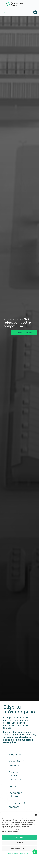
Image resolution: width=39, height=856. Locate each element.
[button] (36, 815)
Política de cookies (12, 853)
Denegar (20, 843)
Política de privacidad (25, 853)
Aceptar (19, 837)
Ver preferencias (19, 848)
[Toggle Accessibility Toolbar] (35, 851)
